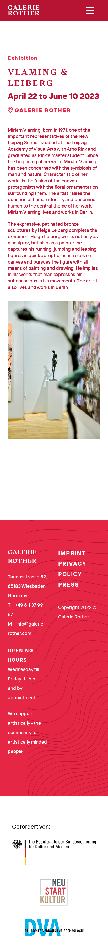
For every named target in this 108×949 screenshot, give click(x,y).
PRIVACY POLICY (72, 569)
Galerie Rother (42, 110)
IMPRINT (72, 553)
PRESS (68, 584)
